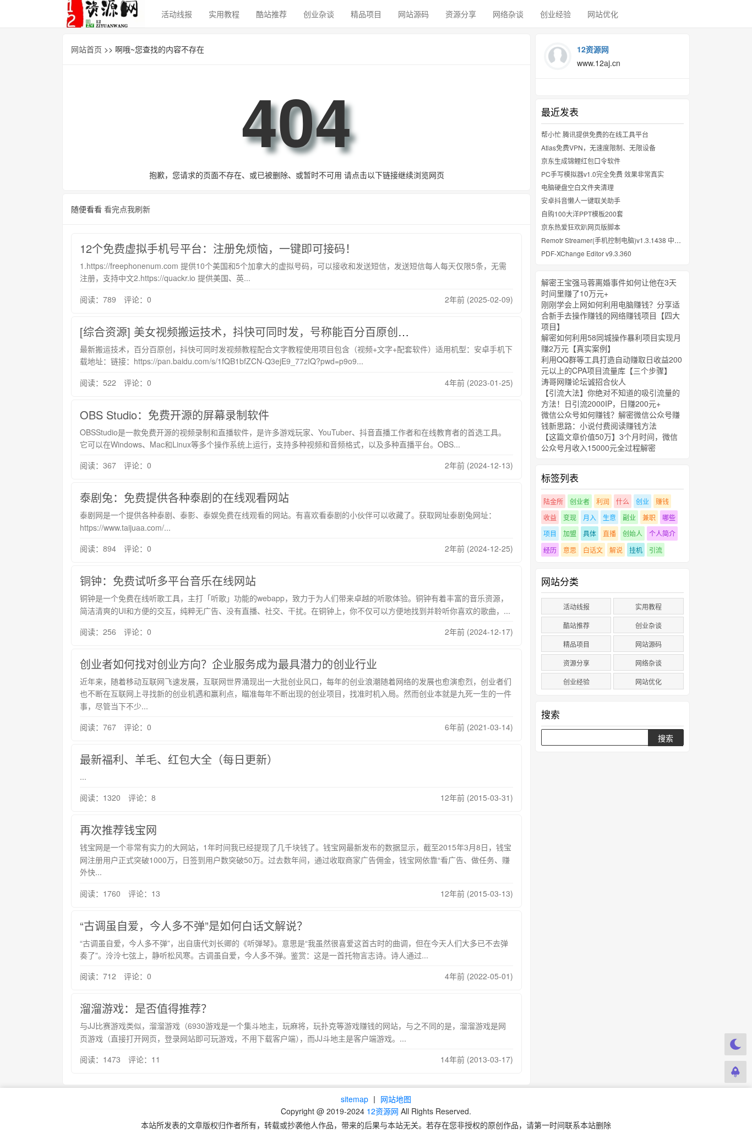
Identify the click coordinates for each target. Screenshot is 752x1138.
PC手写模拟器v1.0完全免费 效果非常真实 (602, 174)
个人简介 (662, 533)
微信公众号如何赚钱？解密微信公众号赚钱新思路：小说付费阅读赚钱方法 (610, 420)
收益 (550, 517)
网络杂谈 (508, 13)
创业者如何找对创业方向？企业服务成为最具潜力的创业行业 (228, 664)
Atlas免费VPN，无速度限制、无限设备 (598, 147)
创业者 (580, 501)
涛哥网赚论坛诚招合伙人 (583, 381)
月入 (589, 517)
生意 (609, 517)
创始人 (632, 533)
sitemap (354, 1098)
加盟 (569, 533)
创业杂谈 (318, 13)
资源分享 (460, 13)
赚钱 (662, 501)
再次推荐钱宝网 (118, 830)
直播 (609, 533)
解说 (616, 549)
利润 (602, 501)
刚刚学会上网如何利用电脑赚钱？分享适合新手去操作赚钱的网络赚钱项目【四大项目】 (610, 315)
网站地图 (395, 1098)
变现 (569, 517)
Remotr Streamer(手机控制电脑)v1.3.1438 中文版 (614, 240)
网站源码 (413, 13)
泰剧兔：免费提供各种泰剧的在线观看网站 (184, 497)
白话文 (593, 549)
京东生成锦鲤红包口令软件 (580, 160)
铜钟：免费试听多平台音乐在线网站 (168, 581)
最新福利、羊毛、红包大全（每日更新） (179, 759)
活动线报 (176, 13)
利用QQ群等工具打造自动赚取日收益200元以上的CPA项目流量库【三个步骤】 (611, 365)
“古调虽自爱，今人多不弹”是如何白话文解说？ (194, 926)
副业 (629, 517)
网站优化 (602, 13)
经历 (550, 549)
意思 (569, 549)
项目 (550, 533)
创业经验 (555, 13)
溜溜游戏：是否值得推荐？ (146, 1008)
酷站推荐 (271, 13)
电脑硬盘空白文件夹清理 (577, 187)
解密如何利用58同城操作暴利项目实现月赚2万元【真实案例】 (611, 343)
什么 (622, 501)
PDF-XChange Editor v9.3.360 (586, 253)
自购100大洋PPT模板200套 (582, 213)
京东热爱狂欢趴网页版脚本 (580, 226)
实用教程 (224, 13)
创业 (642, 501)
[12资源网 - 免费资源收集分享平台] (103, 14)
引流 (655, 549)
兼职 (649, 517)
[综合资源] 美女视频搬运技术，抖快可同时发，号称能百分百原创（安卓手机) (268, 331)
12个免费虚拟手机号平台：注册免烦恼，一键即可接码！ (218, 248)
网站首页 (86, 49)
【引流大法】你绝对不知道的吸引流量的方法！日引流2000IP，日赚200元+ (610, 398)
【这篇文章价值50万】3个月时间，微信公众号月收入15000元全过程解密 (609, 442)
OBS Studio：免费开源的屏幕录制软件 (174, 415)
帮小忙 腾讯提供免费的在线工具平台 (595, 134)
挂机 (635, 549)
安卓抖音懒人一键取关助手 (580, 200)
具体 (589, 533)
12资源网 (383, 1111)
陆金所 (553, 501)
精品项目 (366, 13)
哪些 (668, 517)
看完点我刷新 (127, 208)
